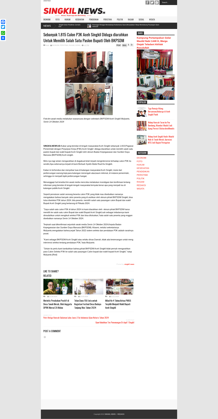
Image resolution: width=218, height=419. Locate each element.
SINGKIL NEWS (110, 414)
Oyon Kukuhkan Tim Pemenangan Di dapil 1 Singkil (115, 322)
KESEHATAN (79, 19)
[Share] (3, 38)
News (47, 25)
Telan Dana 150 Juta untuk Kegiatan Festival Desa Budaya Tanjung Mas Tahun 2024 (87, 304)
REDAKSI (141, 185)
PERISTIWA (107, 19)
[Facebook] (3, 21)
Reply (47, 45)
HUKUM (67, 19)
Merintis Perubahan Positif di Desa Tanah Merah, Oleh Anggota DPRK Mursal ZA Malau (57, 304)
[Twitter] (3, 26)
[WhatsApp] (3, 32)
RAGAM (131, 19)
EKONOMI (46, 19)
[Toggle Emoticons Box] (44, 337)
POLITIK (120, 19)
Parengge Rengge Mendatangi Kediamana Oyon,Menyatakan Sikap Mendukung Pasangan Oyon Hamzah (99, 25)
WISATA (152, 19)
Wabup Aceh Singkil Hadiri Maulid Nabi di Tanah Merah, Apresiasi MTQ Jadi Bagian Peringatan (161, 139)
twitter (152, 3)
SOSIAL (141, 19)
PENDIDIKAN (93, 19)
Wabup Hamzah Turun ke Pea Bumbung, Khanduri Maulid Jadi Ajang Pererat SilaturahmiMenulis (161, 125)
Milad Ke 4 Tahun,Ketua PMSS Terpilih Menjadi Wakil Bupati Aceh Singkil (118, 304)
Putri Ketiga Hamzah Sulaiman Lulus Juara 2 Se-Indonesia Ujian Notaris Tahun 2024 (76, 317)
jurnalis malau (147, 3)
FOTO (58, 19)
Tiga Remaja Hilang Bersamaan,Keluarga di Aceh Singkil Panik (159, 111)
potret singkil (157, 3)
